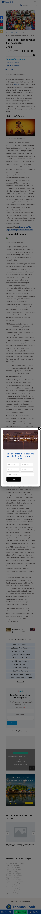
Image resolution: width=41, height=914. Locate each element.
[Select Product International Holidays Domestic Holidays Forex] (20, 474)
